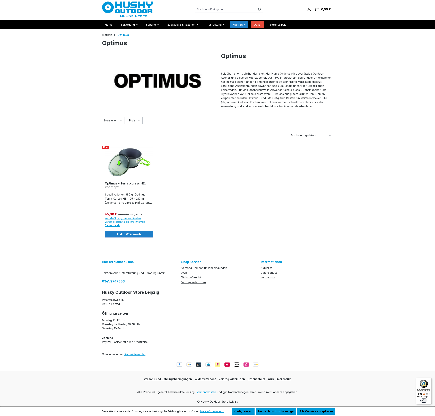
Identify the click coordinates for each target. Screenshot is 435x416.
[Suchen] (259, 9)
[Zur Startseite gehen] (127, 9)
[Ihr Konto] (309, 9)
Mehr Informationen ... (212, 411)
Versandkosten (206, 392)
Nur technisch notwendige (276, 411)
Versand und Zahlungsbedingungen (204, 268)
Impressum (267, 277)
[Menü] (430, 380)
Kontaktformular (134, 354)
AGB (184, 272)
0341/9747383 (113, 281)
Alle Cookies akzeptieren (316, 411)
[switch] (423, 401)
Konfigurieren (243, 411)
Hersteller (111, 120)
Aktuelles (266, 268)
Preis (132, 120)
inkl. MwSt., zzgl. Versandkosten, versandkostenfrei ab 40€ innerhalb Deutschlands (125, 222)
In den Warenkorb (129, 234)
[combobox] (225, 9)
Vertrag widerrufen (193, 282)
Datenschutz (268, 272)
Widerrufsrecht (191, 277)
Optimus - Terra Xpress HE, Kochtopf (125, 185)
